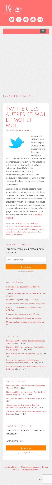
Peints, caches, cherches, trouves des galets (25, 303)
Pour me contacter (30, 469)
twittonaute (15, 232)
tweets (41, 229)
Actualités (18, 223)
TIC (24, 223)
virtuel (8, 235)
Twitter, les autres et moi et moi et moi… (25, 117)
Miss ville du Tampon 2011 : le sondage (23, 353)
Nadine (26, 130)
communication (11, 226)
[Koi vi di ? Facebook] (19, 19)
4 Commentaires (18, 235)
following (34, 226)
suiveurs (35, 229)
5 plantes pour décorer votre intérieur (22, 314)
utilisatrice (32, 232)
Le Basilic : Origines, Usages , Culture (22, 299)
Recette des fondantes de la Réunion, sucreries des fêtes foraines (22, 361)
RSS (30, 229)
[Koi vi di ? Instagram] (40, 19)
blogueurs (34, 223)
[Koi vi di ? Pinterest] (26, 19)
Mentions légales (11, 467)
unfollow (24, 232)
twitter (8, 232)
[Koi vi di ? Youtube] (33, 19)
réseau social (23, 229)
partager (14, 229)
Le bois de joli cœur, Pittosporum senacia (23, 318)
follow (20, 226)
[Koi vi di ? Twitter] (12, 19)
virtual (38, 232)
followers (27, 226)
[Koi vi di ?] (26, 8)
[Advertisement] (26, 61)
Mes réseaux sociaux (30, 467)
